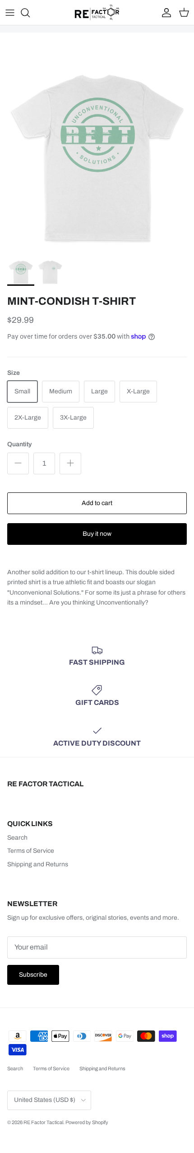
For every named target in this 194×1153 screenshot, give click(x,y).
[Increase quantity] (70, 463)
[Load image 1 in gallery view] (97, 157)
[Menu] (10, 13)
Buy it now (97, 533)
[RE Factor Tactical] (97, 12)
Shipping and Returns (37, 864)
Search (17, 837)
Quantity (19, 444)
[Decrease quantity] (18, 463)
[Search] (30, 13)
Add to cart (97, 503)
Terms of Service (30, 850)
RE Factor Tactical (43, 1122)
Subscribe (33, 974)
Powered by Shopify (86, 1122)
